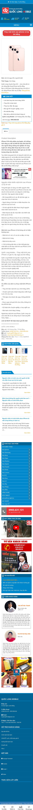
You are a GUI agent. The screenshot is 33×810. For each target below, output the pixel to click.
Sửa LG (4, 481)
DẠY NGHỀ (5, 501)
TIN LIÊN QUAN (7, 372)
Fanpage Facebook (7, 758)
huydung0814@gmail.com (14, 333)
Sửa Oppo (5, 458)
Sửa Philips (5, 487)
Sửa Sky (4, 484)
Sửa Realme (5, 461)
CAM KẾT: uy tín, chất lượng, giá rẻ (10, 738)
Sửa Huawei (5, 466)
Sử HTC (4, 475)
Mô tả (6, 131)
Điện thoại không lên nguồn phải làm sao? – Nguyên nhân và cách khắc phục (16, 399)
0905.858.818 (24, 331)
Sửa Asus (5, 478)
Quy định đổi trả (5, 731)
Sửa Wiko (5, 489)
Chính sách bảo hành (6, 735)
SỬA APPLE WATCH (8, 498)
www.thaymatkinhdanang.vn (15, 335)
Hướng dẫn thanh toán (7, 741)
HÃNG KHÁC (6, 492)
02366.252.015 (14, 331)
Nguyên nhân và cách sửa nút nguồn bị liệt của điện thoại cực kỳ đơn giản (16, 379)
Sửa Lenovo (5, 472)
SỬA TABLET (6, 495)
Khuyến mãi (4, 745)
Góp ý (2, 748)
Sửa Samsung (6, 452)
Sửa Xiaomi (5, 464)
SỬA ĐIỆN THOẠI (7, 446)
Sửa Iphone (5, 449)
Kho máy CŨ (5, 504)
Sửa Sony (5, 455)
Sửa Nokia (5, 469)
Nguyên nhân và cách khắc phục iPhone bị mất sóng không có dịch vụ (15, 419)
